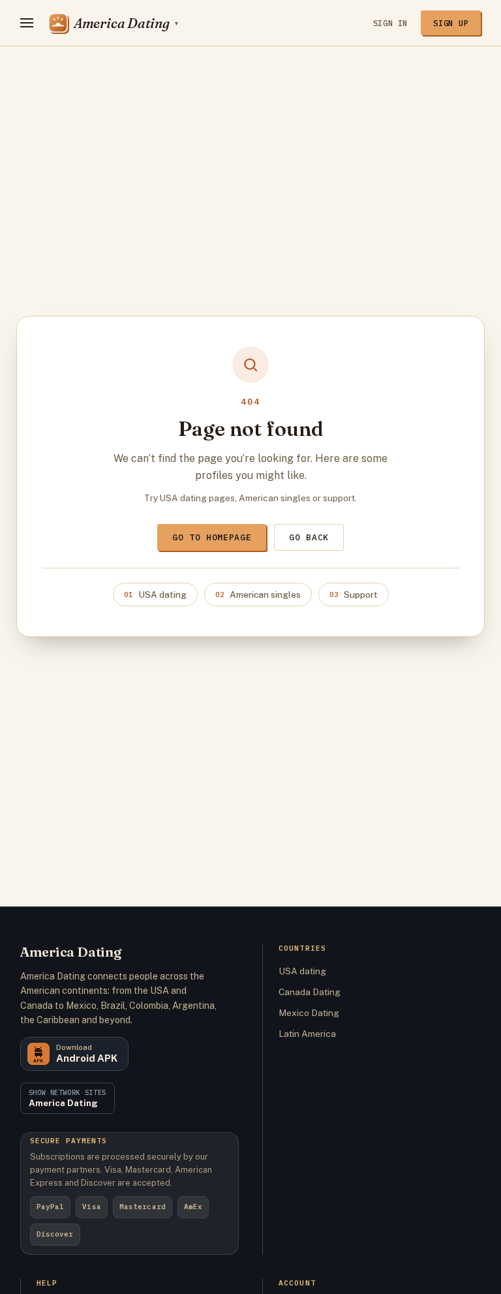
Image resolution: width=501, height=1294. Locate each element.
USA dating (155, 594)
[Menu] (26, 22)
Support (353, 594)
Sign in (390, 23)
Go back (309, 537)
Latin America (307, 1033)
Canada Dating (310, 992)
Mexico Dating (309, 1013)
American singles (258, 594)
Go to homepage (211, 537)
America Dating (70, 952)
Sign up (450, 23)
